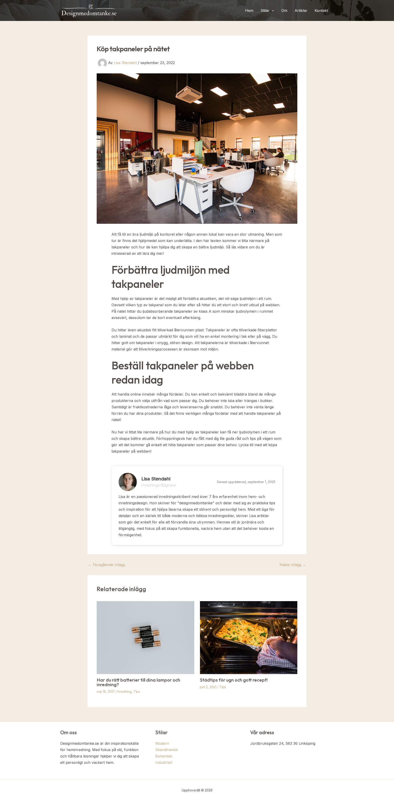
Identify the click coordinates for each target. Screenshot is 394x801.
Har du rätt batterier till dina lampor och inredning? (138, 682)
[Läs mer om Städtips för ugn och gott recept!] (249, 637)
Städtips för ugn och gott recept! (234, 680)
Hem (249, 10)
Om (284, 10)
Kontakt (321, 10)
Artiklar (301, 10)
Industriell (163, 762)
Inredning (124, 691)
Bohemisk (163, 756)
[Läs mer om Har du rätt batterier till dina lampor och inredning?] (145, 637)
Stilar (265, 10)
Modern (162, 743)
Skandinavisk (166, 749)
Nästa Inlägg (293, 565)
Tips (136, 691)
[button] (272, 10)
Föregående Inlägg (106, 565)
